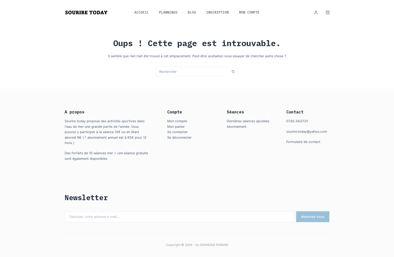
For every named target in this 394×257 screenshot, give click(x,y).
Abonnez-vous (312, 217)
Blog (192, 12)
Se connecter (177, 132)
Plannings (168, 12)
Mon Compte (249, 12)
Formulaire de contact (303, 142)
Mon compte (177, 121)
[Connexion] (316, 12)
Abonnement (236, 127)
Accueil (141, 12)
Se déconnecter (179, 137)
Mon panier (176, 127)
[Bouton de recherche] (233, 71)
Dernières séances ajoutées (248, 121)
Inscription (217, 12)
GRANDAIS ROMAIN (214, 245)
